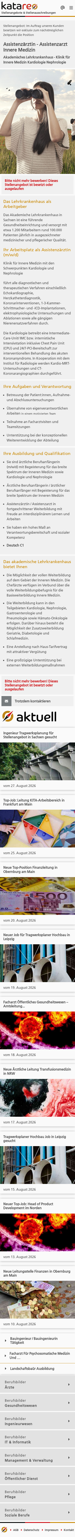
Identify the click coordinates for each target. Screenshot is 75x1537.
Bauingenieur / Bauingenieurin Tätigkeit (34, 1340)
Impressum (51, 1530)
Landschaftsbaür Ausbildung (32, 1368)
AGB (15, 1530)
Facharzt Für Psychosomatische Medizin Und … (40, 1355)
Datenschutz (31, 1530)
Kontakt (68, 1530)
